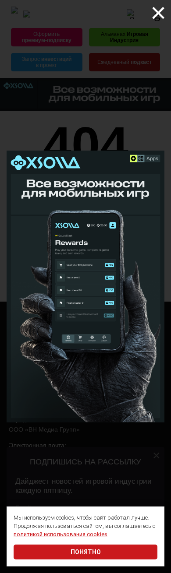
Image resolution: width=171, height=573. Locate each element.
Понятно (86, 551)
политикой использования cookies (60, 534)
